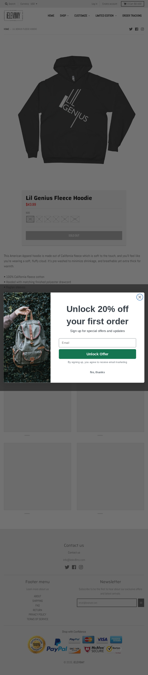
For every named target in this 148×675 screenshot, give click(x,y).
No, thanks (97, 372)
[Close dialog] (140, 297)
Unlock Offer (97, 354)
